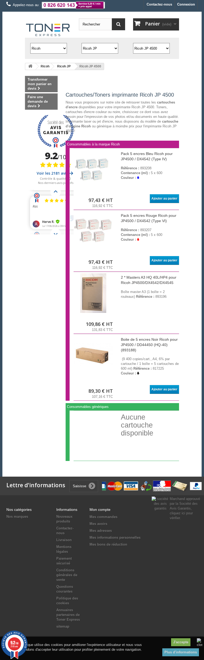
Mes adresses (101, 531)
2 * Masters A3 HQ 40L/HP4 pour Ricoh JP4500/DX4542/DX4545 (148, 280)
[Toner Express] (48, 30)
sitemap (62, 626)
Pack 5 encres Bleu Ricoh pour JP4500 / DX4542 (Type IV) (147, 156)
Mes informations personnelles (115, 538)
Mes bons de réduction (108, 544)
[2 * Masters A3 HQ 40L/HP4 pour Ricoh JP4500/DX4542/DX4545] (93, 293)
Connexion (186, 4)
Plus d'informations (180, 652)
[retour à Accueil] (30, 66)
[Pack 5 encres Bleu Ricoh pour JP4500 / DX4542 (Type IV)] (93, 169)
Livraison (64, 540)
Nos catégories (19, 509)
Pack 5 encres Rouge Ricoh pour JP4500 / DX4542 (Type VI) (148, 218)
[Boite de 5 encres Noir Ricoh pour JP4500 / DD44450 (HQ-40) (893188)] (93, 355)
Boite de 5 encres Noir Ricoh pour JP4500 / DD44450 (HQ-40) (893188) (149, 344)
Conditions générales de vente (66, 575)
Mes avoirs (98, 524)
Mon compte (100, 509)
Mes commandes (103, 517)
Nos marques (17, 517)
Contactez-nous (159, 4)
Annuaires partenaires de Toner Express (68, 615)
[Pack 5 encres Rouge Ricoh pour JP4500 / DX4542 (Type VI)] (93, 231)
